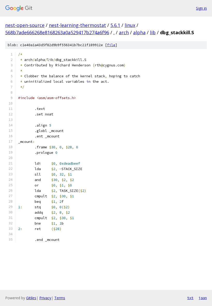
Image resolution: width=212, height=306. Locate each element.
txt (190, 297)
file (111, 45)
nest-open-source (24, 25)
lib (153, 32)
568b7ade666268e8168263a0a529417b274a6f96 (57, 32)
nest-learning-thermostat (77, 25)
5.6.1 (115, 25)
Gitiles (31, 297)
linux (130, 25)
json (203, 297)
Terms (59, 297)
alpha (139, 32)
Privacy (45, 297)
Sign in (201, 8)
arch (124, 32)
